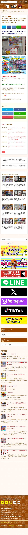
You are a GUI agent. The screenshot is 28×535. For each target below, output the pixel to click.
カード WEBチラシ (12, 354)
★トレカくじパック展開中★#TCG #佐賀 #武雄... (17, 363)
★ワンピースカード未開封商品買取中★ (17, 451)
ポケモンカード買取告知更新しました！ (16, 147)
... (12, 528)
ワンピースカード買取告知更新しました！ (16, 132)
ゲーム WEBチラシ (12, 386)
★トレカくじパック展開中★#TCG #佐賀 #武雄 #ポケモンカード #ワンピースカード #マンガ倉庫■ (17, 138)
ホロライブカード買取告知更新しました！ (16, 142)
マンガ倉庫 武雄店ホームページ (12, 525)
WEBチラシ (10, 392)
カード (4, 124)
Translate (11, 243)
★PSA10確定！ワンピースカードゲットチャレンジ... (17, 427)
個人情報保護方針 (5, 522)
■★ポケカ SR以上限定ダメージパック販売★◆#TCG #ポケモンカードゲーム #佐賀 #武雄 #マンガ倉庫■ (14, 161)
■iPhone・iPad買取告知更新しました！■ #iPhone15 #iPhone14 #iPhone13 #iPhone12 (13, 166)
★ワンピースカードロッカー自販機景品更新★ (16, 128)
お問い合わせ (21, 2)
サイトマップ (14, 522)
